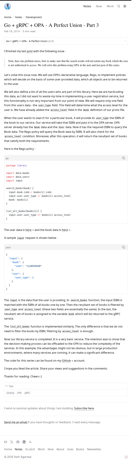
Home (7, 17)
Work (110, 6)
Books (80, 449)
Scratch (30, 449)
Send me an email (16, 422)
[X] (12, 442)
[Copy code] (123, 158)
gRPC (27, 392)
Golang (10, 392)
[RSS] (30, 442)
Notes (87, 6)
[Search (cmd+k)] (119, 6)
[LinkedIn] (24, 442)
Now (99, 6)
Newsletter (94, 449)
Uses (70, 449)
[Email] (5, 442)
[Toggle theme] (125, 6)
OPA (19, 392)
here (28, 230)
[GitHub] (18, 442)
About (60, 449)
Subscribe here (84, 408)
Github (66, 360)
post (30, 51)
